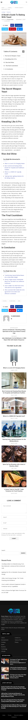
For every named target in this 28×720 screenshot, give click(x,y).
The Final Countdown (12, 65)
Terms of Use (18, 640)
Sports (2, 644)
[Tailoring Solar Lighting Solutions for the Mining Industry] (14, 429)
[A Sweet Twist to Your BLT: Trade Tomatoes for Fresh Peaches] (14, 479)
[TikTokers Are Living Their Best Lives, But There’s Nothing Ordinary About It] (5, 676)
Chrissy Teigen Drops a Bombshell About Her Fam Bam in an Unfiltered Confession (14, 281)
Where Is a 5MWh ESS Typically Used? (14, 416)
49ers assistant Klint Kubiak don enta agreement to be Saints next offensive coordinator (14, 291)
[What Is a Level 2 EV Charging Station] (14, 357)
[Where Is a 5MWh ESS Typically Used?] (14, 405)
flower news (12, 301)
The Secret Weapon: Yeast (12, 56)
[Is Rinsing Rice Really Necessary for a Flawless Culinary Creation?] (5, 669)
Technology (4, 649)
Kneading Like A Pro (11, 59)
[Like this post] (12, 25)
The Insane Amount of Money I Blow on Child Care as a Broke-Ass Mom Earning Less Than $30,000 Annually (14, 706)
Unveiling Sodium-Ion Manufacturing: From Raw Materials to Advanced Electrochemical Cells (13, 566)
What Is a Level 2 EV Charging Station (15, 163)
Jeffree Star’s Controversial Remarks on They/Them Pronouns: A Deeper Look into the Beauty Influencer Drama (13, 695)
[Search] (26, 2)
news (19, 301)
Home (3, 7)
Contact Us (17, 637)
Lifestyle (3, 651)
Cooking (3, 642)
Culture (3, 637)
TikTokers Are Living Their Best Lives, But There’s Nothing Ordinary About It (18, 676)
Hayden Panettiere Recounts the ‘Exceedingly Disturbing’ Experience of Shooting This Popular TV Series (13, 688)
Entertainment (4, 640)
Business (3, 646)
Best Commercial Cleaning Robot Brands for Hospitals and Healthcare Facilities (14, 167)
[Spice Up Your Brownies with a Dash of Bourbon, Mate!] (14, 454)
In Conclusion (9, 69)
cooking (9, 7)
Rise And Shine (10, 62)
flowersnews (10, 19)
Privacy (16, 642)
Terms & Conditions (18, 715)
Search (3, 550)
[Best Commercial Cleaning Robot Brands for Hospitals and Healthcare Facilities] (14, 380)
